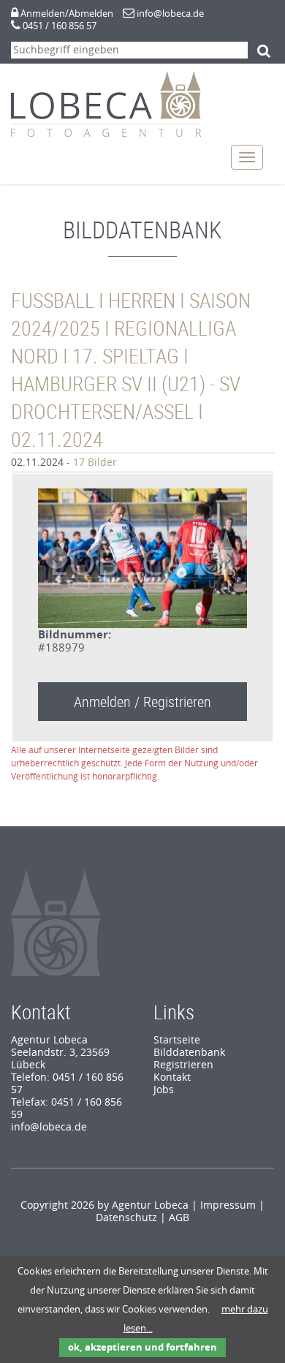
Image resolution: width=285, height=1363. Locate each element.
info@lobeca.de (170, 13)
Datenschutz (126, 1218)
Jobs (163, 1090)
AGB (179, 1218)
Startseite (176, 1040)
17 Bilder (95, 462)
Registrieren (183, 1065)
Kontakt (172, 1077)
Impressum (228, 1205)
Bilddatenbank (189, 1052)
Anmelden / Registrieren (142, 701)
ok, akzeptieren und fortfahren (142, 1347)
